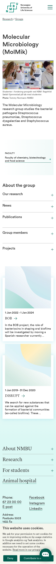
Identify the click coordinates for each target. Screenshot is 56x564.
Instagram (37, 503)
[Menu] (50, 7)
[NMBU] (28, 8)
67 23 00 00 (11, 502)
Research (7, 19)
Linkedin (35, 508)
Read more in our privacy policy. (30, 550)
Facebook (36, 497)
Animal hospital (19, 481)
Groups (19, 19)
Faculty (10, 153)
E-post (7, 507)
